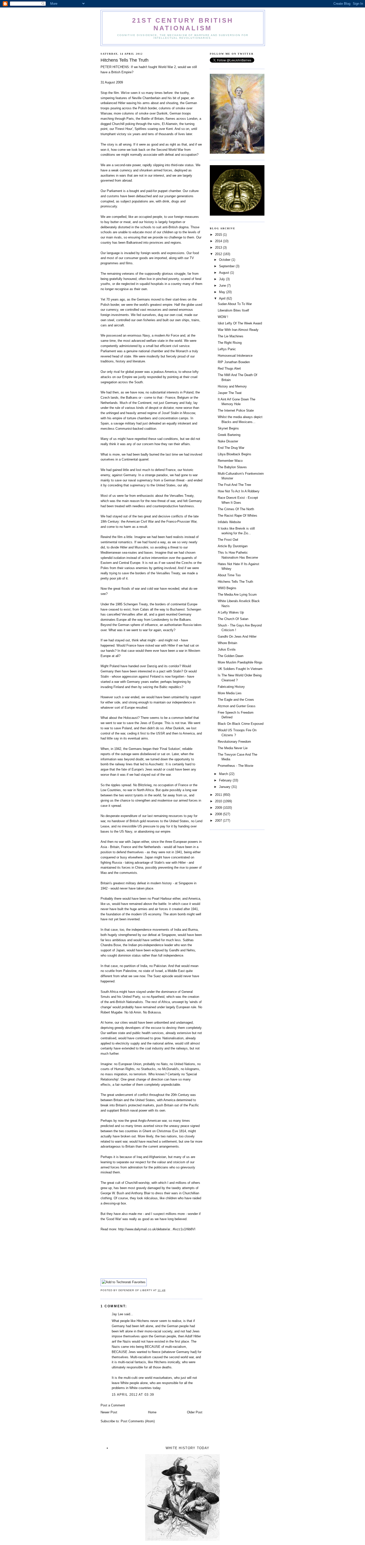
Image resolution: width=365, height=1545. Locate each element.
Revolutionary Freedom (234, 741)
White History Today (188, 1448)
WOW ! (223, 317)
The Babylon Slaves (232, 467)
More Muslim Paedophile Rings (240, 662)
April (222, 298)
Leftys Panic (227, 349)
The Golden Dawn (230, 656)
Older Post (194, 1412)
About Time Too (229, 575)
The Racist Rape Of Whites (237, 515)
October (225, 260)
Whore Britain (227, 643)
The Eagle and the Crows (236, 699)
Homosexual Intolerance (235, 355)
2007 (219, 820)
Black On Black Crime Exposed (240, 724)
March (224, 774)
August (224, 272)
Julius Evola (226, 649)
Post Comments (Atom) (138, 1421)
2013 (219, 247)
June (223, 285)
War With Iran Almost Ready (238, 330)
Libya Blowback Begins (234, 454)
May (222, 292)
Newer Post (109, 1412)
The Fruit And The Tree (234, 485)
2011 (219, 795)
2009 (219, 808)
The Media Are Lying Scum (237, 594)
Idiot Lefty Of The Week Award (240, 323)
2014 (219, 241)
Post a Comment (113, 1405)
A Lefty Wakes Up (231, 612)
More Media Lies (230, 693)
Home (152, 1412)
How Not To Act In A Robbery (238, 491)
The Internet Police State (236, 410)
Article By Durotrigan (233, 546)
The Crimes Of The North (236, 509)
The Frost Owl (228, 539)
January (225, 787)
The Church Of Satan (233, 619)
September (227, 266)
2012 (219, 254)
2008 (219, 814)
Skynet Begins (228, 428)
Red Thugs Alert (229, 368)
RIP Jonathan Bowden (234, 362)
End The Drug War (231, 448)
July (222, 279)
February (226, 780)
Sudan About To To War (235, 304)
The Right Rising (230, 343)
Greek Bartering (229, 435)
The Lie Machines (230, 336)
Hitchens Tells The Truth (235, 581)
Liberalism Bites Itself (233, 310)
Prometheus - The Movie (235, 766)
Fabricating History (231, 687)
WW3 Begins (227, 588)
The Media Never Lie (233, 748)
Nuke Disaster (228, 441)
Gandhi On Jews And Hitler (237, 636)
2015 (219, 234)
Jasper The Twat (230, 393)
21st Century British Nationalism (182, 24)
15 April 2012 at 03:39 (133, 1394)
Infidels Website (229, 522)
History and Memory (232, 386)
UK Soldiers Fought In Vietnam (240, 669)
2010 (219, 801)
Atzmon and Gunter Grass (237, 706)
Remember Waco (230, 461)
